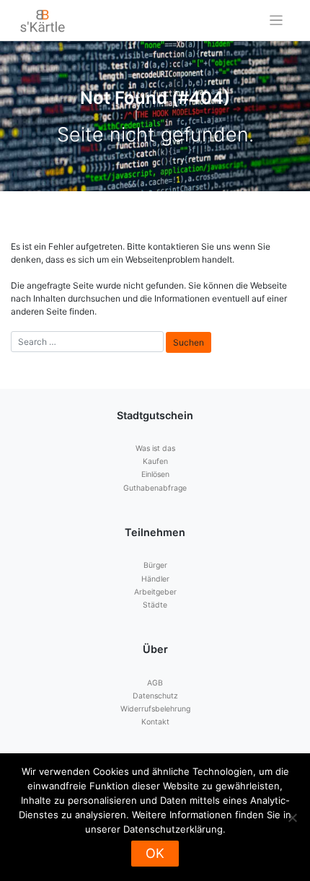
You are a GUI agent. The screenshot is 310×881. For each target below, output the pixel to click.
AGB (155, 683)
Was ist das (155, 448)
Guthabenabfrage (155, 488)
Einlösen (155, 474)
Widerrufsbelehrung (155, 709)
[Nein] (292, 817)
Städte (155, 605)
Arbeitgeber (155, 592)
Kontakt (155, 722)
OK (155, 853)
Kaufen (155, 461)
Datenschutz (155, 696)
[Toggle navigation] (276, 20)
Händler (155, 579)
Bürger (155, 565)
